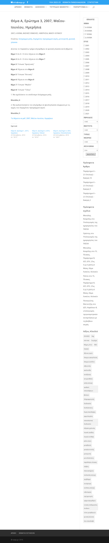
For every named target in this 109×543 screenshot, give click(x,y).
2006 (87, 62)
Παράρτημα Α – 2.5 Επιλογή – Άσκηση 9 (89, 185)
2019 (87, 107)
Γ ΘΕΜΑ (88, 34)
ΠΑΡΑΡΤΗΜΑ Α (80, 7)
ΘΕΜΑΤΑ (28, 7)
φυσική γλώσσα (89, 517)
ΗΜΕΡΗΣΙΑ (43, 33)
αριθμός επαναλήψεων (88, 389)
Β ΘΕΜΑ (88, 31)
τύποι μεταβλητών (90, 512)
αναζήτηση (87, 374)
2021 (87, 113)
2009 (87, 73)
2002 (87, 49)
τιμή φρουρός (88, 496)
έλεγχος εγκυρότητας (90, 357)
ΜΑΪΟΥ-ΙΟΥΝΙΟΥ (55, 33)
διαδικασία (87, 403)
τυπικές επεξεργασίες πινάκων (90, 506)
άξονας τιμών (88, 353)
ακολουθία (87, 370)
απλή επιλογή (88, 383)
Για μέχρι (94, 340)
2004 (87, 56)
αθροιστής (87, 366)
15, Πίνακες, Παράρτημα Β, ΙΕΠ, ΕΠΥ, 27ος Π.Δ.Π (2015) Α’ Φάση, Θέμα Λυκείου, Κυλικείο (90, 261)
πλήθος (86, 466)
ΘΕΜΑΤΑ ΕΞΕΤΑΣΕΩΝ (27, 533)
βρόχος (86, 395)
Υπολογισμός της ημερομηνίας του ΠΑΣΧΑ (90, 225)
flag (93, 336)
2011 (87, 79)
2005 (87, 59)
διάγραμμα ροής (25, 39)
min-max (86, 340)
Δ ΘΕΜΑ (88, 37)
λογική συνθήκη (89, 437)
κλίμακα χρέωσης (89, 428)
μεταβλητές (87, 445)
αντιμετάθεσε (88, 379)
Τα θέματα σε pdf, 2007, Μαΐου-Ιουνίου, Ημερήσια (32, 118)
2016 (87, 96)
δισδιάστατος (88, 408)
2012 (87, 83)
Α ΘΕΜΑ (19, 33)
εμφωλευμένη (88, 416)
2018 (87, 103)
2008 (87, 69)
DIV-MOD (87, 336)
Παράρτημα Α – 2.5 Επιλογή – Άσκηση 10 (89, 174)
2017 (87, 100)
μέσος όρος (87, 441)
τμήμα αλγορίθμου (90, 501)
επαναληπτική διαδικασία (88, 422)
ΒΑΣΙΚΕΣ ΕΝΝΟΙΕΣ (30, 33)
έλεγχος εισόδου (89, 362)
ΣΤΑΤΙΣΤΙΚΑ (92, 2)
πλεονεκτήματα (89, 471)
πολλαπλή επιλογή (90, 475)
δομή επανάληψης (89, 412)
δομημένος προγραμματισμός (45, 39)
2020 (87, 110)
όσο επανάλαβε (89, 521)
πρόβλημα (87, 479)
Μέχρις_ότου (88, 345)
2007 (13, 33)
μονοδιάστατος (89, 458)
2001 (87, 45)
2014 (87, 90)
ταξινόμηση (87, 492)
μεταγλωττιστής (89, 449)
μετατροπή (63, 39)
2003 (87, 52)
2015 (87, 93)
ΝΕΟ (95, 345)
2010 (87, 76)
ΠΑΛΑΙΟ (86, 349)
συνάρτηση (87, 484)
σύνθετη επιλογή (89, 488)
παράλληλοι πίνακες (90, 462)
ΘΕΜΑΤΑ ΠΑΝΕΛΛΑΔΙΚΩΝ (74, 2)
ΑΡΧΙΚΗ (18, 7)
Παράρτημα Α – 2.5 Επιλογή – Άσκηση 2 (89, 196)
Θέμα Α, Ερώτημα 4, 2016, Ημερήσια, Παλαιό (41, 132)
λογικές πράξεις (89, 432)
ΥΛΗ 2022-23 (55, 2)
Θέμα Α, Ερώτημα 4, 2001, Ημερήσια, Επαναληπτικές (62, 132)
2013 (87, 86)
